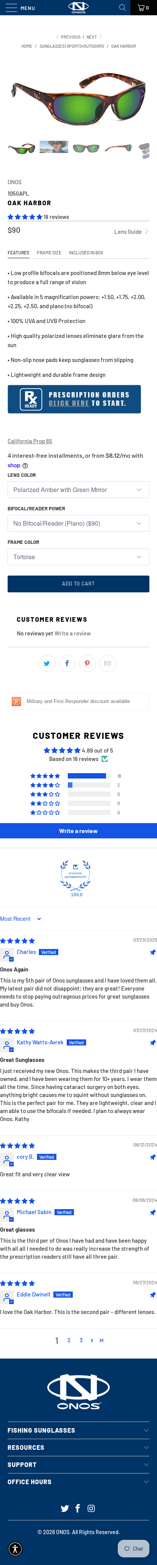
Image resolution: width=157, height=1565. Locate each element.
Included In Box (86, 252)
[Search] (123, 7)
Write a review (72, 633)
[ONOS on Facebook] (78, 1509)
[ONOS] (78, 7)
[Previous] (14, 93)
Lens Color (22, 475)
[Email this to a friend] (107, 663)
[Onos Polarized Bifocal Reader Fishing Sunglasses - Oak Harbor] (74, 411)
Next (92, 36)
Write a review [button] (78, 830)
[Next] (142, 93)
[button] (25, 216)
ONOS (15, 182)
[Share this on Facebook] (67, 663)
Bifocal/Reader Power (36, 508)
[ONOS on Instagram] (91, 1509)
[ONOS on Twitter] (64, 1509)
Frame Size (49, 252)
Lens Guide (128, 231)
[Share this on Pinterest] (87, 663)
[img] (17, 940)
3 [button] (81, 1340)
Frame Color (23, 542)
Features (18, 252)
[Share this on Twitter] (47, 663)
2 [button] (68, 1340)
